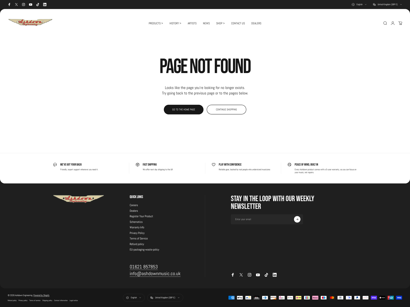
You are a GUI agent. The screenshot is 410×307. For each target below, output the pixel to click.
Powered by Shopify (41, 295)
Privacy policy (23, 300)
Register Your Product (141, 216)
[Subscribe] (297, 219)
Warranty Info (137, 227)
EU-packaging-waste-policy (144, 249)
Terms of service (34, 300)
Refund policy (137, 244)
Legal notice (74, 300)
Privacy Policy (137, 233)
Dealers (134, 211)
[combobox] (359, 4)
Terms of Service (139, 238)
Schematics (136, 222)
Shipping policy (47, 300)
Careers (134, 205)
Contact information (61, 300)
